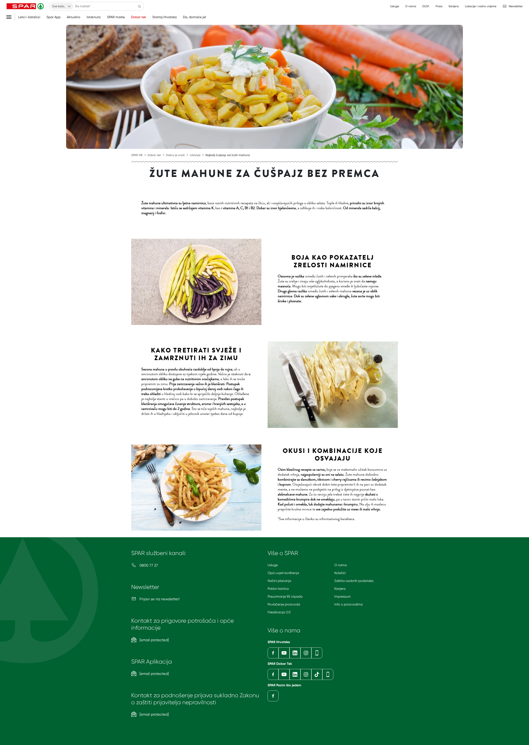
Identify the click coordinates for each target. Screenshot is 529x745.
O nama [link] (410, 6)
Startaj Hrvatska (164, 17)
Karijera (340, 589)
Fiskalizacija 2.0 (279, 612)
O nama (340, 565)
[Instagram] (305, 652)
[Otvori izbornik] (10, 17)
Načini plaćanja (279, 581)
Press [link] (439, 6)
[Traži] (139, 6)
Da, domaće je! (194, 17)
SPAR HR (137, 155)
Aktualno (73, 17)
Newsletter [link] (516, 6)
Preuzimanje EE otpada (285, 596)
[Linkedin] (295, 652)
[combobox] (61, 6)
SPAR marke (116, 17)
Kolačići (340, 573)
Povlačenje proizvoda (284, 604)
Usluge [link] (394, 6)
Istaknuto (94, 17)
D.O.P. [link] (425, 6)
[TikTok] (316, 674)
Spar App (53, 17)
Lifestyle (195, 155)
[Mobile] (316, 652)
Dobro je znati (175, 155)
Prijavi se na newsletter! (159, 599)
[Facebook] (273, 652)
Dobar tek (138, 17)
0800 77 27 (148, 565)
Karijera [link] (454, 6)
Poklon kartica (278, 589)
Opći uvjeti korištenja (283, 573)
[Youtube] (284, 652)
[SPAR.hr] (25, 6)
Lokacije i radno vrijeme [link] (480, 6)
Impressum (342, 596)
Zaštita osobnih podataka (353, 581)
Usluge (273, 565)
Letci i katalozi (29, 17)
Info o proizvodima (348, 604)
